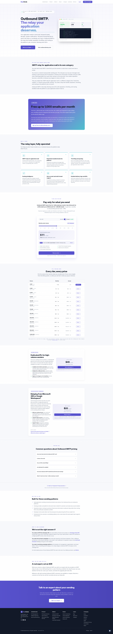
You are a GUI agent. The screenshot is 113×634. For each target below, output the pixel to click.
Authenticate (44, 1)
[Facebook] (25, 620)
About (85, 614)
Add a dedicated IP (69, 367)
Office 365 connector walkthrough (38, 433)
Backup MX (65, 618)
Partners (74, 1)
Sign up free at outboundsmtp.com (41, 125)
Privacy (87, 630)
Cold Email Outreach (56, 620)
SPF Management (34, 614)
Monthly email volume (44, 223)
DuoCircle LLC (26, 630)
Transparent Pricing (88, 622)
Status (85, 625)
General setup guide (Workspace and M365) (40, 431)
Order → (78, 288)
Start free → (78, 284)
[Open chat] (110, 631)
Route (60, 1)
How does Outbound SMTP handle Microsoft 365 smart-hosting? (50, 471)
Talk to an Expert (87, 1)
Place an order (56, 253)
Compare (65, 1)
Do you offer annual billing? (42, 462)
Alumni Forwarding (66, 614)
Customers (70, 1)
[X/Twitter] (21, 620)
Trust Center (86, 623)
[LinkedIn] (23, 620)
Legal (85, 620)
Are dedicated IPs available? (42, 467)
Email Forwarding (66, 617)
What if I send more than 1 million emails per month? (48, 476)
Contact (85, 618)
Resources (75, 615)
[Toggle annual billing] (65, 219)
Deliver (55, 1)
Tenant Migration (66, 615)
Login (80, 1)
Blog (74, 614)
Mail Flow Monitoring (35, 617)
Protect (50, 1)
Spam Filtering (44, 615)
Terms (91, 630)
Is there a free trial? (41, 458)
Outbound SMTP (55, 614)
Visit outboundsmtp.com (44, 47)
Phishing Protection (45, 614)
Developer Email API (74, 532)
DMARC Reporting (34, 615)
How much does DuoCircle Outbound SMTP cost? (47, 454)
